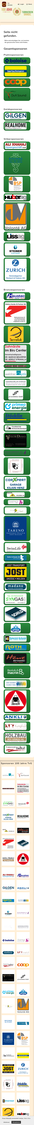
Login (22, 4)
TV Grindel (9, 4)
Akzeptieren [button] (16, 1122)
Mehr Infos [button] (27, 1118)
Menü (30, 4)
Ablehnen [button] (6, 1122)
